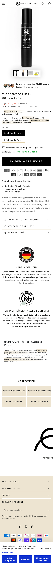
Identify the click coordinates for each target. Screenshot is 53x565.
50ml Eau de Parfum (13, 141)
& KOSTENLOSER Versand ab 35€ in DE (23, 107)
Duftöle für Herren (39, 401)
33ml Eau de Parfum (13, 134)
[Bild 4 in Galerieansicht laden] (37, 73)
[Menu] (3, 3)
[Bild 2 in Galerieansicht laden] (23, 73)
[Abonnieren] (49, 510)
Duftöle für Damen (14, 401)
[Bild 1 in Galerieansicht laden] (16, 73)
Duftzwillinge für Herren (39, 391)
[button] (42, 3)
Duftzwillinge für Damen (14, 391)
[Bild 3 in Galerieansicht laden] (30, 73)
